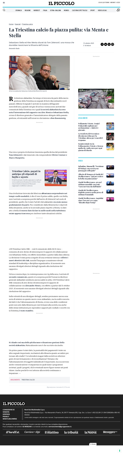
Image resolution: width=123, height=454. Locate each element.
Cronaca (18, 10)
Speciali (17, 24)
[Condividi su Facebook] (102, 44)
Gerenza (6, 414)
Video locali (102, 10)
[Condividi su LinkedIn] (105, 44)
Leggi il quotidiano (103, 2)
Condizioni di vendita (9, 411)
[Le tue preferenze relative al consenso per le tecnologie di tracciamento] (119, 450)
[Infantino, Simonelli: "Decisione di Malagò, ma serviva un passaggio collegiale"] (110, 167)
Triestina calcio (27, 24)
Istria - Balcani (55, 10)
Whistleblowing (10, 419)
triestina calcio (28, 380)
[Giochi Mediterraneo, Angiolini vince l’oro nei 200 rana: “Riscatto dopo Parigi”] (110, 199)
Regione (28, 10)
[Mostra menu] (4, 3)
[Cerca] (4, 10)
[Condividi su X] (109, 44)
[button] (96, 98)
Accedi (118, 2)
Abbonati (113, 2)
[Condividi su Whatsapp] (112, 44)
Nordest (37, 10)
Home (11, 24)
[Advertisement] (61, 16)
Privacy (6, 416)
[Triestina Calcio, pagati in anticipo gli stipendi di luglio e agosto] (56, 178)
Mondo (66, 10)
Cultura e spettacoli (79, 10)
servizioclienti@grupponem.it (60, 427)
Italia (45, 10)
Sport (92, 10)
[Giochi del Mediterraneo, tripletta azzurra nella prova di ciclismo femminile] (110, 191)
